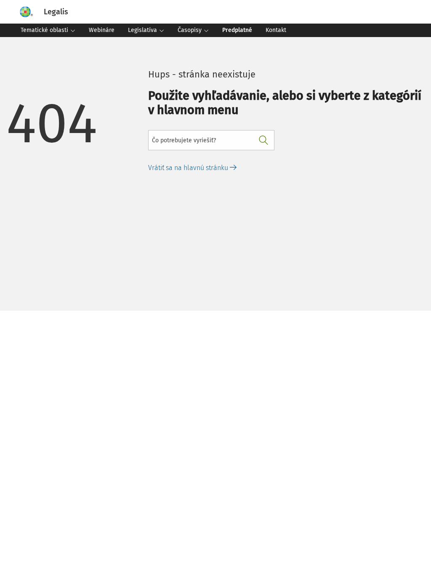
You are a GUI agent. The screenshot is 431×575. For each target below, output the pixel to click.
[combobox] (211, 140)
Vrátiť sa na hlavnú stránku (189, 168)
